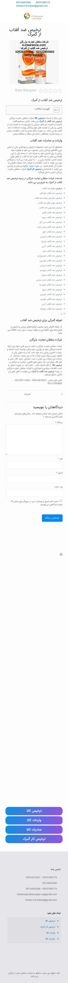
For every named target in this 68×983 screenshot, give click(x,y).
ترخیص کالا (50, 921)
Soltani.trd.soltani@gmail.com (32, 6)
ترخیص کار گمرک (47, 927)
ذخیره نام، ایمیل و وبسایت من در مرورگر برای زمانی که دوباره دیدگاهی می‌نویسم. (37, 503)
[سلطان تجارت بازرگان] (34, 16)
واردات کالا (50, 933)
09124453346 (23, 2)
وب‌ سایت (58, 487)
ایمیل (59, 473)
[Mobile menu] (6, 16)
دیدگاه (59, 422)
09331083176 (43, 2)
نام (60, 459)
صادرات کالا (50, 939)
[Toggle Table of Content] (55, 110)
